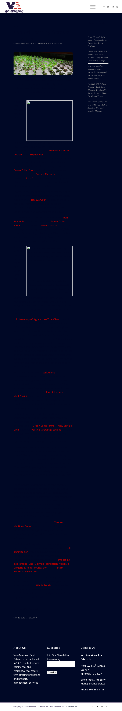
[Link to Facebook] (104, 6)
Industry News (55, 43)
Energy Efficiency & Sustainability (30, 43)
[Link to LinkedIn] (113, 6)
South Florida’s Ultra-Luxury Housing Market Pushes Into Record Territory (97, 41)
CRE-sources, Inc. (71, 706)
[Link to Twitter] (108, 6)
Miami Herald (30, 609)
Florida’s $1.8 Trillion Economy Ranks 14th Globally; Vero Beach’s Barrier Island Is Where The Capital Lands (97, 89)
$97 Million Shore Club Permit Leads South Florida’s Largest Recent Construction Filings (98, 56)
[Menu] (91, 6)
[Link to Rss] (117, 6)
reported (25, 150)
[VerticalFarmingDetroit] (43, 63)
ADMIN (34, 617)
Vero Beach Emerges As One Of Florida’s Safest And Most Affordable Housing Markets (97, 106)
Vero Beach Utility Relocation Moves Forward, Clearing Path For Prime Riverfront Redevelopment (97, 72)
